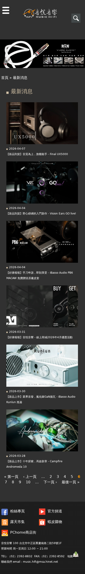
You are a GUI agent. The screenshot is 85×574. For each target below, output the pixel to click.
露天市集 (17, 522)
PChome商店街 (23, 532)
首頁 (4, 77)
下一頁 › (50, 482)
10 (28, 482)
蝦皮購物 (55, 522)
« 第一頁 (11, 476)
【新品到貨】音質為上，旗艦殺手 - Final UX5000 (37, 154)
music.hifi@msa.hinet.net (40, 561)
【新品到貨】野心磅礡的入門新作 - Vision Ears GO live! (41, 213)
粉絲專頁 (17, 511)
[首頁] (40, 9)
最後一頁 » (71, 482)
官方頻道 (55, 511)
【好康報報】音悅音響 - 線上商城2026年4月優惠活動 (39, 337)
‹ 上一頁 (29, 476)
